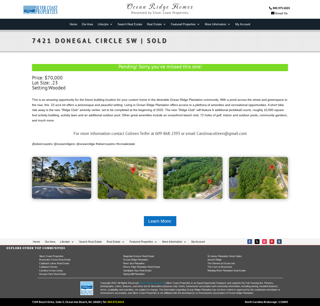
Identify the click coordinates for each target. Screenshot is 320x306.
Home (73, 24)
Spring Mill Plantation (134, 274)
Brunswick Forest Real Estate (55, 259)
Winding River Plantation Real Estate (226, 270)
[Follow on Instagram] (264, 241)
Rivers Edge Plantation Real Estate (141, 267)
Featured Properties (183, 24)
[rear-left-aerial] (127, 198)
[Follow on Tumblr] (279, 241)
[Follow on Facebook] (249, 241)
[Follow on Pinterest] (271, 241)
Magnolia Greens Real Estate (138, 256)
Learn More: (160, 221)
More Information (215, 24)
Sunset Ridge (214, 259)
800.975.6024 (281, 8)
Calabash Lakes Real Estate (54, 263)
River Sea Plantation (134, 263)
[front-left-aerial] (192, 198)
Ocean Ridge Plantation (135, 259)
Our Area (87, 24)
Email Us (281, 13)
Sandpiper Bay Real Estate (137, 270)
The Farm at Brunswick (219, 267)
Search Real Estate (130, 24)
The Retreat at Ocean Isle (221, 263)
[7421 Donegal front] (61, 198)
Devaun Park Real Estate (52, 274)
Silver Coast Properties (51, 256)
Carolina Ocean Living (50, 270)
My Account (242, 24)
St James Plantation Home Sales (224, 256)
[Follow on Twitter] (257, 241)
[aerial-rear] (258, 198)
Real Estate (154, 24)
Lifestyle (103, 24)
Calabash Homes (48, 267)
